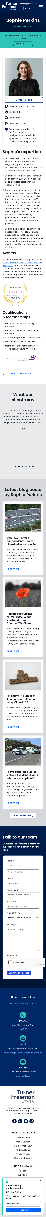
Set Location (23, 1210)
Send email (14, 117)
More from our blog (23, 815)
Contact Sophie (24, 99)
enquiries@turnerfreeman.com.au (23, 1052)
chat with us (23, 1076)
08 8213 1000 (15, 112)
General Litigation (23, 1158)
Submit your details (19, 972)
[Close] (40, 1180)
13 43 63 (23, 1029)
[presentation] (26, 963)
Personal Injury (23, 1137)
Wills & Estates (23, 1141)
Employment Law (23, 1145)
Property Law (23, 1153)
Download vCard (17, 123)
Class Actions (23, 1149)
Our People (23, 1174)
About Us (23, 1170)
